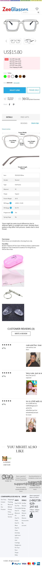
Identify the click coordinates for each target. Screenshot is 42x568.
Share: (5, 104)
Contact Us (10, 480)
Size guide (16, 83)
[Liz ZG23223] (7, 458)
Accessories (25, 520)
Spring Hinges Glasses (24, 510)
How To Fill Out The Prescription (18, 505)
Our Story (3, 499)
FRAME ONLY (34, 90)
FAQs (16, 555)
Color (5, 73)
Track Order (7, 480)
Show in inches (6, 129)
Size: (5, 83)
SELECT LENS (15, 90)
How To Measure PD (17, 513)
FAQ (3, 479)
